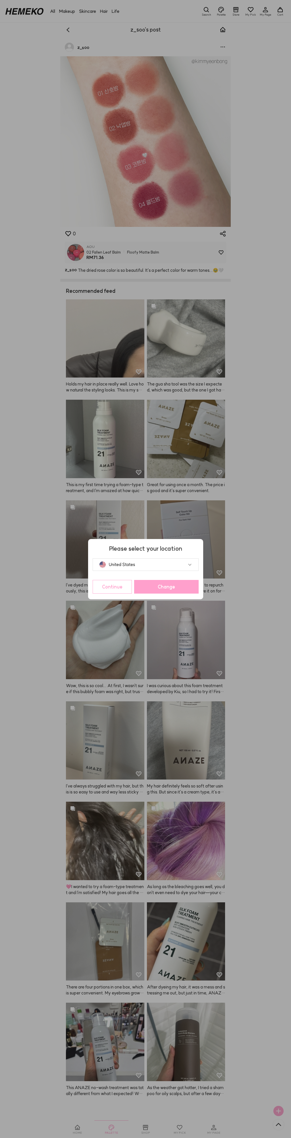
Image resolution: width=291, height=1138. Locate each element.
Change (166, 587)
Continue (112, 587)
